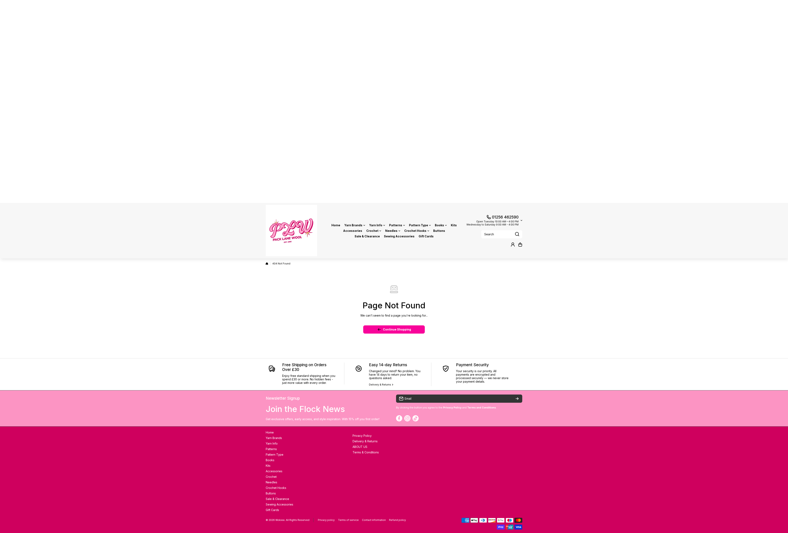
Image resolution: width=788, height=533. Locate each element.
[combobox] (501, 234)
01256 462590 (505, 217)
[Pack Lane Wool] (291, 230)
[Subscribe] (517, 399)
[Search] (517, 234)
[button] (520, 244)
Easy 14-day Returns (388, 365)
